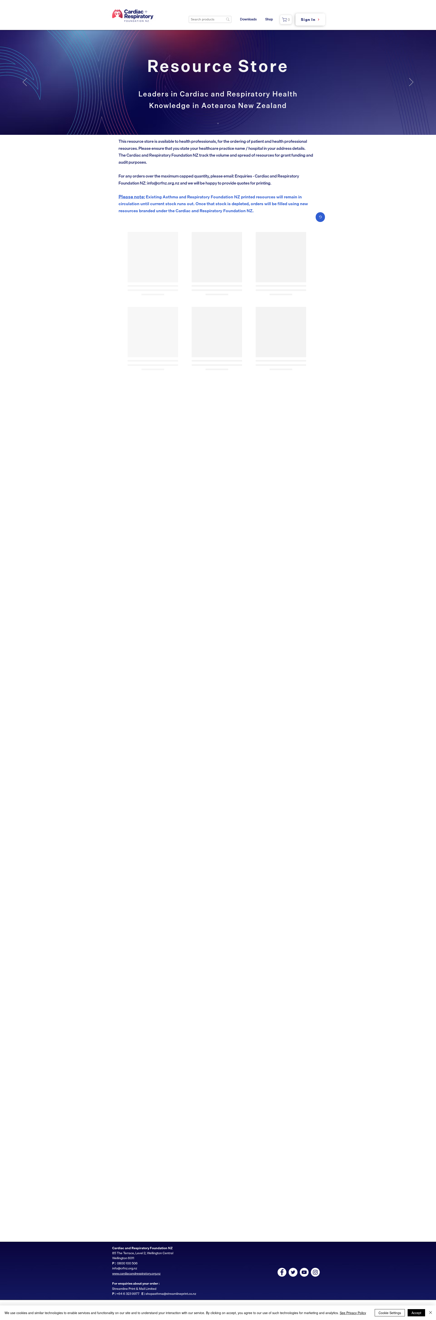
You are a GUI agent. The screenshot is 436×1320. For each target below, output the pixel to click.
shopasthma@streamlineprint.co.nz (171, 1293)
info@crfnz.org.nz (163, 183)
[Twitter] (293, 1272)
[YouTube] (304, 1272)
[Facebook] (281, 1272)
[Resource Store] (218, 123)
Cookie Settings (390, 1312)
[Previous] (25, 82)
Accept (416, 1312)
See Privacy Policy (353, 1312)
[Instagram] (315, 1272)
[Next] (411, 82)
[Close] (430, 1312)
